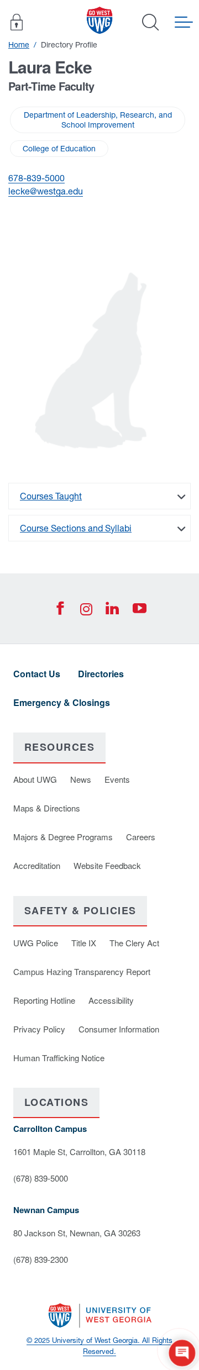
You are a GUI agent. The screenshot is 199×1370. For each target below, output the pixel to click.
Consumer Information (118, 1029)
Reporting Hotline (44, 1000)
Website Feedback (107, 865)
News (80, 779)
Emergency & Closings (61, 702)
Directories (101, 673)
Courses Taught (51, 496)
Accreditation (36, 865)
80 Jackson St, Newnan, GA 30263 (76, 1233)
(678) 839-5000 (40, 1178)
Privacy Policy (39, 1029)
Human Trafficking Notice (58, 1057)
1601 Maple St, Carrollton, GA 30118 (79, 1151)
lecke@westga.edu (45, 191)
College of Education (59, 148)
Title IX (83, 943)
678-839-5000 (36, 178)
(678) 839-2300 (40, 1259)
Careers (140, 836)
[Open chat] (182, 1353)
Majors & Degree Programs (63, 836)
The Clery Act (134, 943)
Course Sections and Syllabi (76, 528)
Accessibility (111, 1000)
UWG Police (35, 943)
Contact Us (36, 673)
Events (117, 779)
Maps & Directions (46, 808)
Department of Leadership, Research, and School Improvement (98, 119)
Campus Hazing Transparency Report (81, 971)
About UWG (35, 779)
